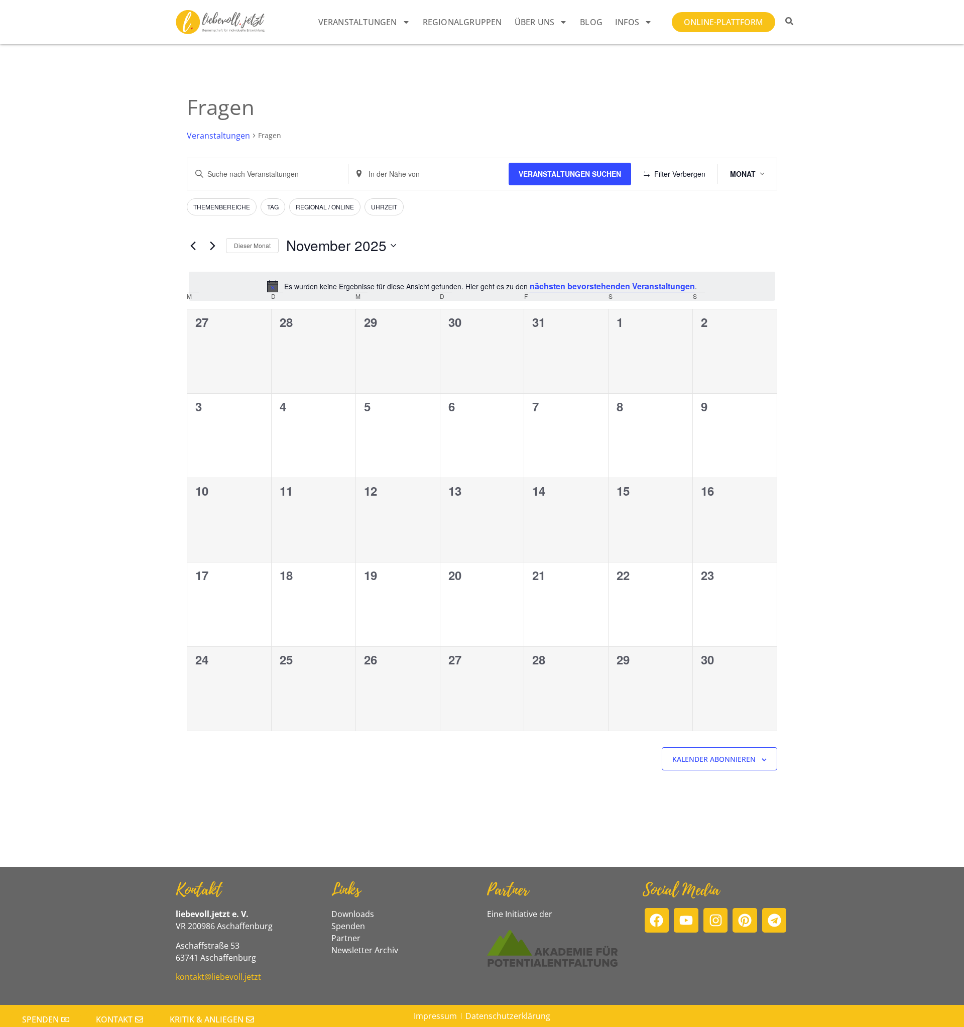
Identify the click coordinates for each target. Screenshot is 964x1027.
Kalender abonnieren (714, 759)
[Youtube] (686, 920)
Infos (627, 22)
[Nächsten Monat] (212, 246)
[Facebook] (657, 920)
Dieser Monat (252, 245)
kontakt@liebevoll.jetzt (218, 976)
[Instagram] (715, 920)
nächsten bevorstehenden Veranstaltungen (612, 286)
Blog (591, 22)
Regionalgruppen (462, 22)
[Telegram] (774, 920)
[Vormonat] (193, 246)
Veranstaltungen (357, 22)
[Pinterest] (745, 920)
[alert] (482, 286)
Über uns (535, 22)
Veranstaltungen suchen (570, 174)
